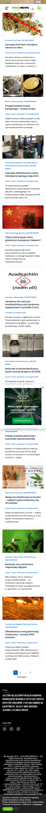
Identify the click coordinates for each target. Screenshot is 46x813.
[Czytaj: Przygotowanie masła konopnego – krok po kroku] (23, 85)
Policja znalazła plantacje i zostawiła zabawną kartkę (20, 437)
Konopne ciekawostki (14, 297)
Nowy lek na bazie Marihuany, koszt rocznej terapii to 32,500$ (22, 370)
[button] (43, 388)
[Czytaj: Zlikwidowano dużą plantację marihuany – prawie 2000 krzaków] (23, 608)
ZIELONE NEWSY (27, 40)
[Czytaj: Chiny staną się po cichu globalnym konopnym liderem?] (23, 217)
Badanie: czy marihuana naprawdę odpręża (19, 566)
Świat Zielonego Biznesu (15, 233)
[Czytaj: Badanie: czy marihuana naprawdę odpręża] (23, 541)
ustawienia (38, 804)
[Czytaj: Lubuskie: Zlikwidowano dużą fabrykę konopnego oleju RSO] (23, 147)
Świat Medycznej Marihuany (17, 166)
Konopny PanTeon (13, 40)
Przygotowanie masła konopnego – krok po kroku (20, 107)
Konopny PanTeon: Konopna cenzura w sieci (21, 46)
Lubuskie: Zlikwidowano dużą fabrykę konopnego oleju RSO (22, 174)
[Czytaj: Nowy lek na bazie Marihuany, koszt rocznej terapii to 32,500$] (23, 345)
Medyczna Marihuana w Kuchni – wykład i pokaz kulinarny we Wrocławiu (23, 500)
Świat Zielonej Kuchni (14, 101)
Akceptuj (8, 809)
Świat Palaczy (30, 557)
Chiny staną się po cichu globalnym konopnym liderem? (23, 239)
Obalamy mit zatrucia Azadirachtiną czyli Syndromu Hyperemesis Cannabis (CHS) (22, 304)
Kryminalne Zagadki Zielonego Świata (21, 163)
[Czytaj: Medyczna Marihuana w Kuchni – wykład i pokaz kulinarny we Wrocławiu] (23, 477)
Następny (23, 677)
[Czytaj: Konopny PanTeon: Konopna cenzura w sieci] (23, 24)
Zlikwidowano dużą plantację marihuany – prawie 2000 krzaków (22, 634)
